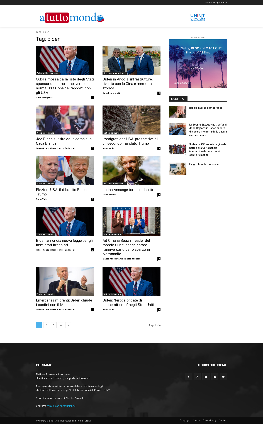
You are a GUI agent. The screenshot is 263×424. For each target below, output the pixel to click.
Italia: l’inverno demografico (206, 107)
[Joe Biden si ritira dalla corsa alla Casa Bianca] (65, 120)
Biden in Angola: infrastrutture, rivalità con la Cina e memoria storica (128, 83)
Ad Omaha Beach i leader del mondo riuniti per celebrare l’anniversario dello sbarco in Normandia (126, 247)
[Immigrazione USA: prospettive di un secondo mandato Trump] (131, 120)
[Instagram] (197, 376)
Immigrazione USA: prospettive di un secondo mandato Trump (130, 141)
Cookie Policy (209, 420)
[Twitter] (223, 376)
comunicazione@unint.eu (61, 406)
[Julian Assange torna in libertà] (131, 170)
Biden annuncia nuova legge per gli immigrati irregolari (64, 242)
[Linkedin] (214, 376)
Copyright (185, 420)
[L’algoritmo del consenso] (177, 169)
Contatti (223, 420)
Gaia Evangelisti (44, 97)
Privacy (196, 420)
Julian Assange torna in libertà (128, 190)
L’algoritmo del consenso (204, 164)
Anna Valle (108, 148)
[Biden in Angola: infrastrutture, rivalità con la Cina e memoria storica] (131, 60)
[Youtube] (205, 376)
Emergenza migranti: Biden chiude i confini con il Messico (64, 302)
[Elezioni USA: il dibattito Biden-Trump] (65, 170)
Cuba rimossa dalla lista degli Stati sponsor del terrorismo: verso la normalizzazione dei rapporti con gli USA (65, 86)
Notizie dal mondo (45, 133)
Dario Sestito (109, 194)
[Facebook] (188, 376)
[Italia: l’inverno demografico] (177, 112)
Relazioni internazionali (48, 73)
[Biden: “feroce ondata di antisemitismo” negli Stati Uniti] (131, 281)
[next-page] (68, 325)
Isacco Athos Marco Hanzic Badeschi (55, 148)
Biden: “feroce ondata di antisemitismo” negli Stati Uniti (128, 302)
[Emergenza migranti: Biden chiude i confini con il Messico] (65, 281)
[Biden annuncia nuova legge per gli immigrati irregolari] (65, 221)
